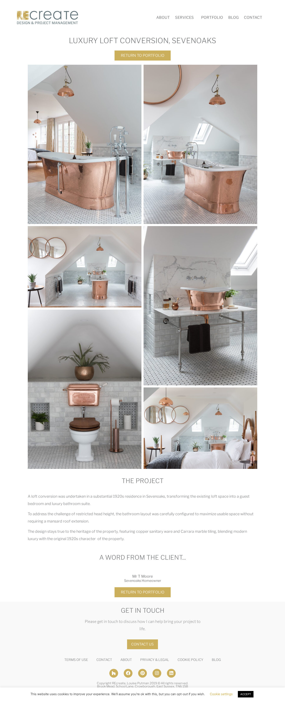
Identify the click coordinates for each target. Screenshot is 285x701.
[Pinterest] (142, 673)
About (163, 17)
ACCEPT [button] (245, 694)
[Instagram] (157, 673)
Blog (233, 17)
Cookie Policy (190, 660)
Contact (253, 17)
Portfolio (212, 17)
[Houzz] (113, 673)
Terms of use (76, 660)
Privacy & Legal (154, 660)
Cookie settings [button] (221, 694)
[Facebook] (128, 673)
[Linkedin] (171, 673)
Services (184, 17)
